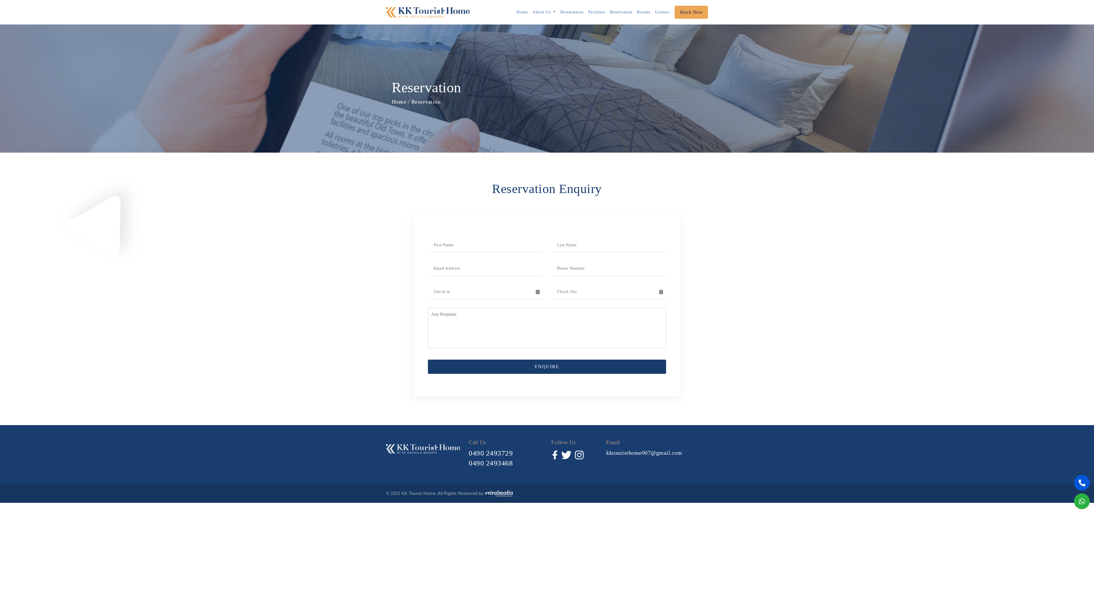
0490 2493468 (491, 463)
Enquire (547, 366)
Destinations (572, 12)
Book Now (691, 12)
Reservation (621, 12)
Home (522, 12)
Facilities (596, 12)
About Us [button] (542, 12)
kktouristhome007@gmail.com (644, 453)
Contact (662, 12)
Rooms (643, 12)
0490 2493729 (491, 453)
